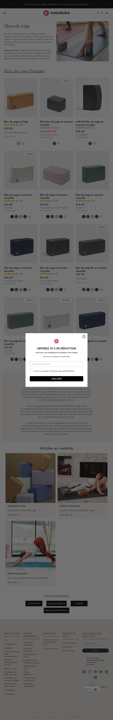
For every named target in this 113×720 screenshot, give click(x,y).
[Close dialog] (84, 336)
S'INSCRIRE (56, 378)
